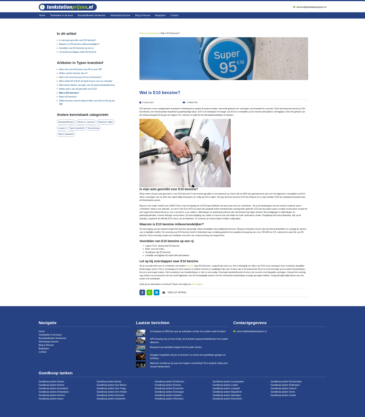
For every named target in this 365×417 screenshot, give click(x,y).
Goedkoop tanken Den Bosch (111, 385)
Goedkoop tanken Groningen (169, 392)
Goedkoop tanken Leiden (225, 385)
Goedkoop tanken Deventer (110, 395)
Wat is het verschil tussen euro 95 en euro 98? (80, 69)
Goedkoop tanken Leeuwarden (228, 381)
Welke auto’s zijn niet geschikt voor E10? (78, 89)
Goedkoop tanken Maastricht (227, 392)
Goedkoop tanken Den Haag (111, 388)
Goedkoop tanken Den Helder (112, 392)
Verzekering (93, 128)
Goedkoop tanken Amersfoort (53, 388)
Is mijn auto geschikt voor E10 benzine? (77, 40)
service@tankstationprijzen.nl (311, 7)
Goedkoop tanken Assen (51, 398)
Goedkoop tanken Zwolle (283, 395)
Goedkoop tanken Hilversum (169, 398)
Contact (174, 15)
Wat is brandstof (65, 134)
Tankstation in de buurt (61, 15)
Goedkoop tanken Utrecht (283, 388)
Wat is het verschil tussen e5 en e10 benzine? (80, 77)
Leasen (61, 128)
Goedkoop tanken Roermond (227, 398)
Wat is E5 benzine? (68, 96)
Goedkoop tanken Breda (109, 381)
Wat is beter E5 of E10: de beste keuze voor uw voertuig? (85, 81)
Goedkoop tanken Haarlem (168, 395)
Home (42, 15)
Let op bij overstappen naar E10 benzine (77, 52)
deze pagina (196, 284)
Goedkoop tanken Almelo (51, 381)
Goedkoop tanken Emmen (168, 385)
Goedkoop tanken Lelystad (226, 388)
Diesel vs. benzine (86, 122)
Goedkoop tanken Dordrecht (111, 398)
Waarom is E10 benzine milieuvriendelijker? (79, 44)
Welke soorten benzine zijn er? (73, 73)
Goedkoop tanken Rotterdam (285, 385)
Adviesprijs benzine (120, 15)
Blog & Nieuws (142, 15)
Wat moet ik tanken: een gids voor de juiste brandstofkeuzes (87, 85)
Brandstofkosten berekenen (92, 15)
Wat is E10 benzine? (69, 93)
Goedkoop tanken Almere (51, 385)
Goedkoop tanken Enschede (169, 388)
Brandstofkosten (66, 122)
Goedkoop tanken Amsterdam (54, 392)
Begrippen (160, 15)
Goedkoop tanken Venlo (283, 392)
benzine (189, 265)
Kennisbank (152, 33)
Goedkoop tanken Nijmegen (227, 395)
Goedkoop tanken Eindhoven (169, 381)
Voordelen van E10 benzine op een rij (76, 48)
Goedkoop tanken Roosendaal (286, 381)
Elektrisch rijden (105, 122)
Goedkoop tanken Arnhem (52, 395)
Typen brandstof (76, 128)
